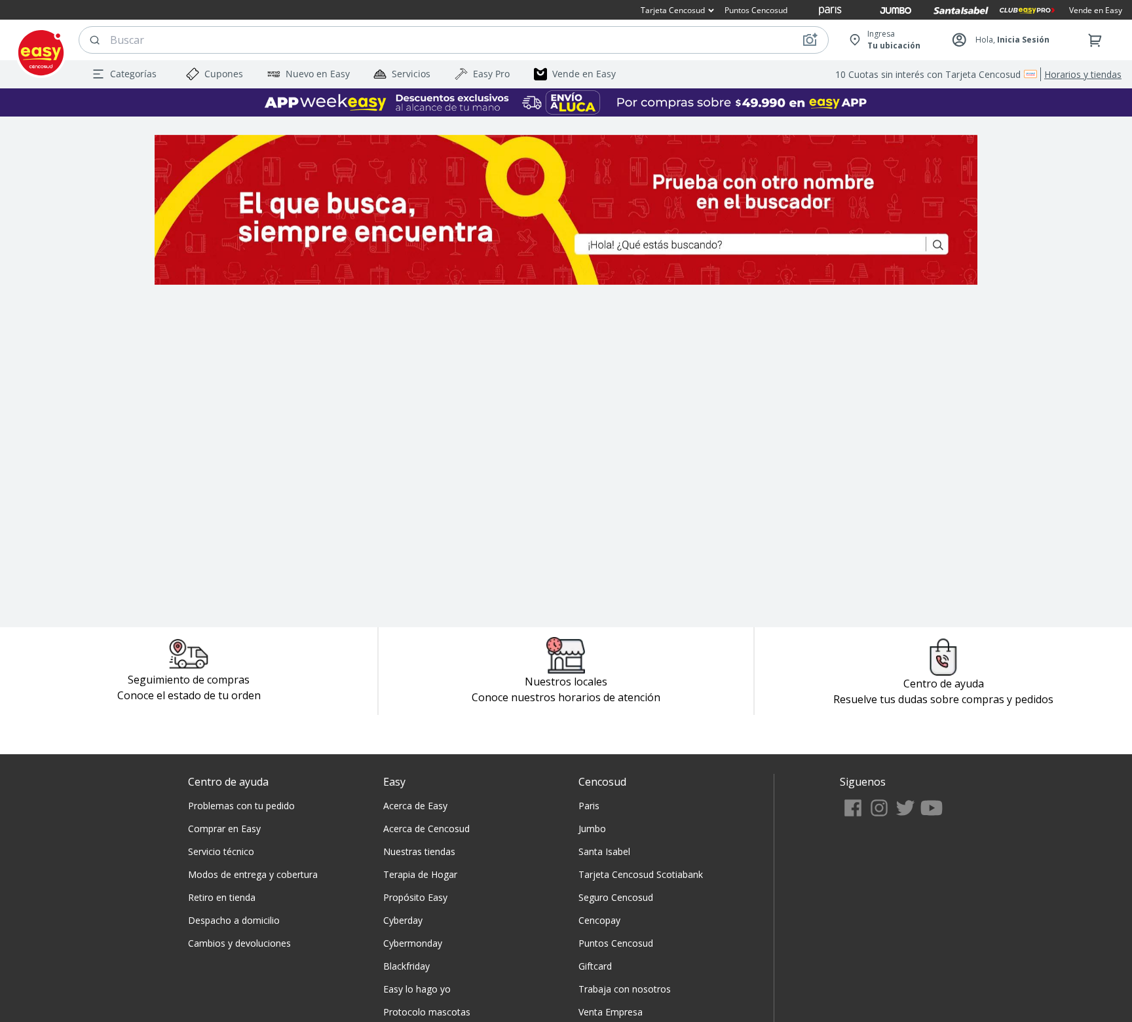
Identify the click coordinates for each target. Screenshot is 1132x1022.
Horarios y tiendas (1083, 74)
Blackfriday (406, 966)
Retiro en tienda (221, 897)
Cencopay (599, 920)
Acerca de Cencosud (426, 828)
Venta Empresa (610, 1012)
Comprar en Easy (224, 828)
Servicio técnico (221, 851)
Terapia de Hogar (420, 874)
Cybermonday (412, 943)
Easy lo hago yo (417, 989)
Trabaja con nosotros (624, 989)
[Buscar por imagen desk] (809, 40)
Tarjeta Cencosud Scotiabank (640, 874)
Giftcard (595, 966)
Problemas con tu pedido (241, 805)
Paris (588, 805)
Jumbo (592, 828)
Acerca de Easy (415, 805)
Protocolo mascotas (426, 1012)
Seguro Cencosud (615, 897)
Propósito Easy (415, 897)
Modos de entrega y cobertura (253, 874)
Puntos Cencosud (615, 943)
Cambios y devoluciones (239, 943)
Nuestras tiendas (419, 851)
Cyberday (403, 920)
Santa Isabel (604, 851)
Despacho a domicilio (234, 920)
